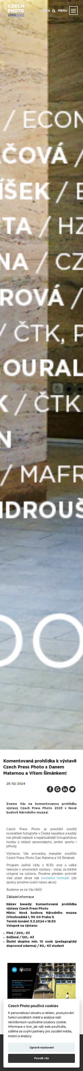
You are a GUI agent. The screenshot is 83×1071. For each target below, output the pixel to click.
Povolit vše (41, 1058)
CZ (42, 10)
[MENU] (73, 10)
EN (48, 10)
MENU (62, 10)
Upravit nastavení (42, 1047)
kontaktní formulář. (55, 878)
